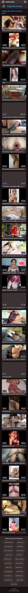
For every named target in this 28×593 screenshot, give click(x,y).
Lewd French (8, 563)
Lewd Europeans (19, 559)
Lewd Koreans (19, 571)
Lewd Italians (18, 567)
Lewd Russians (8, 580)
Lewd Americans (9, 542)
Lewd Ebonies (7, 559)
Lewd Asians (20, 542)
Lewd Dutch (19, 555)
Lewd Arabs (9, 2)
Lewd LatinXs (8, 575)
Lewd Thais (14, 584)
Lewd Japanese (8, 571)
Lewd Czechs (9, 555)
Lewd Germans (19, 563)
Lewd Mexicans (19, 575)
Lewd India (9, 567)
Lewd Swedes (19, 580)
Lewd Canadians (8, 550)
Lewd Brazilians (9, 546)
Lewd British (20, 546)
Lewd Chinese (20, 550)
